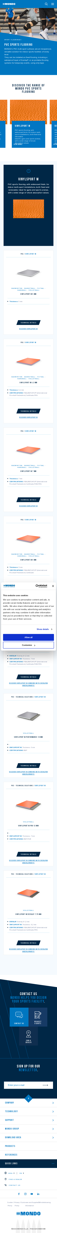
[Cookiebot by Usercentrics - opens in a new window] (36, 586)
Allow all (28, 637)
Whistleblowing (45, 1202)
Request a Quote (31, 312)
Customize (27, 645)
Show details (43, 629)
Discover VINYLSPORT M (28, 329)
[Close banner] (53, 586)
